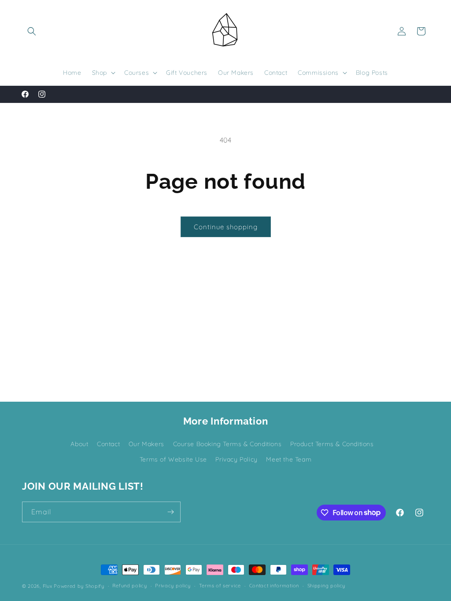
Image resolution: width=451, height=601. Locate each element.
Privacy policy (173, 586)
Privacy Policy (236, 459)
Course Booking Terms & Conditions (227, 444)
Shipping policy (326, 586)
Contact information (274, 586)
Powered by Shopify (79, 586)
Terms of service (220, 586)
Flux (47, 586)
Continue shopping (226, 227)
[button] (31, 31)
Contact (108, 444)
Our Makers (146, 444)
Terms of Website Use (173, 459)
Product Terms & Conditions (332, 444)
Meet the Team (288, 459)
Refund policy (129, 586)
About (79, 444)
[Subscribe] (170, 512)
